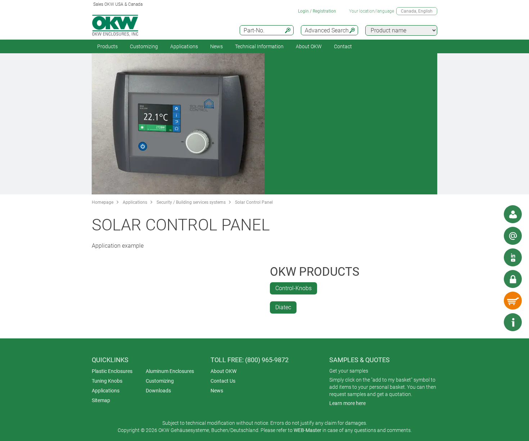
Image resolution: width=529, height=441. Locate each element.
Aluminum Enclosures (170, 371)
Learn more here (347, 403)
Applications (184, 46)
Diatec (283, 307)
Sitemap (101, 400)
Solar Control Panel (254, 202)
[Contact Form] (513, 236)
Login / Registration (317, 11)
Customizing (144, 46)
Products (107, 46)
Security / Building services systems (191, 202)
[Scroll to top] (491, 322)
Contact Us (223, 381)
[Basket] (513, 301)
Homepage (102, 202)
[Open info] (513, 322)
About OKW (223, 371)
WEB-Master (307, 430)
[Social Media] (513, 257)
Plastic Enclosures (112, 371)
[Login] (513, 279)
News (216, 46)
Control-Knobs (293, 288)
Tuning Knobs (107, 381)
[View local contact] (513, 214)
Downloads (158, 390)
